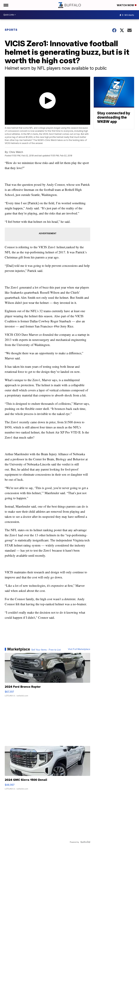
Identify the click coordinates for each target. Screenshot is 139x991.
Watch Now (126, 5)
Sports (11, 29)
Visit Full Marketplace (79, 649)
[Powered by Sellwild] (85, 842)
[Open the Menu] (6, 5)
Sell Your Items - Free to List (46, 649)
